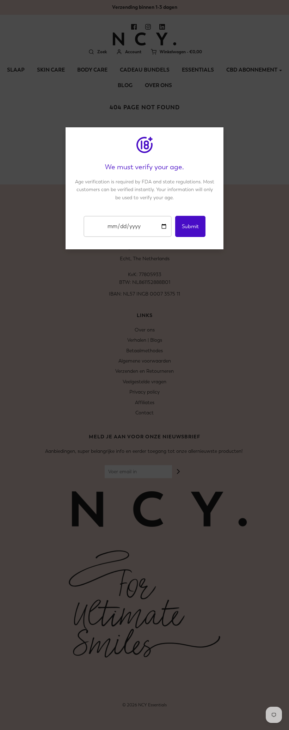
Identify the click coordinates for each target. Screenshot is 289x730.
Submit (190, 226)
